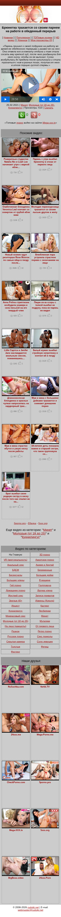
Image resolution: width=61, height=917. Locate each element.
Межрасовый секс (15, 616)
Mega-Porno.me (45, 734)
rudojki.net (33, 907)
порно (19, 122)
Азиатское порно (44, 559)
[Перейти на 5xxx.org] (45, 826)
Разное (15, 631)
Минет (24, 105)
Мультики (45, 621)
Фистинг (15, 651)
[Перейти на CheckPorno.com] (16, 778)
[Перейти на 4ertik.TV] (45, 683)
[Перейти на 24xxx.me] (16, 731)
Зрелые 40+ (15, 600)
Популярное (23, 37)
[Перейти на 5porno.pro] (45, 778)
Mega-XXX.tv (16, 830)
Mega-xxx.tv (49, 122)
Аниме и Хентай (45, 564)
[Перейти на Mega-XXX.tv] (16, 826)
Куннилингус (15, 107)
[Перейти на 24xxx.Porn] (45, 874)
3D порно (44, 554)
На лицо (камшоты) (15, 626)
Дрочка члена (44, 590)
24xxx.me (16, 734)
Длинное (22, 40)
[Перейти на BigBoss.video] (16, 874)
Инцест (15, 605)
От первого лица (45, 626)
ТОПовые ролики (42, 37)
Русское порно (15, 636)
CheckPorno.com (16, 782)
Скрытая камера (15, 641)
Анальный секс (15, 564)
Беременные (45, 570)
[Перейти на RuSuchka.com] (16, 683)
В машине (44, 580)
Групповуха (44, 585)
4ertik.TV (45, 687)
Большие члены (15, 580)
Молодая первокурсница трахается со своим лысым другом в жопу (45, 209)
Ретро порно (45, 631)
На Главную (15, 554)
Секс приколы (45, 636)
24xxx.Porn (45, 878)
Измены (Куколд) (44, 600)
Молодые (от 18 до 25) (41, 105)
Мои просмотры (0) (41, 40)
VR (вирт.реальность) (15, 559)
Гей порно (15, 585)
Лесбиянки (45, 610)
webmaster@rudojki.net (30, 910)
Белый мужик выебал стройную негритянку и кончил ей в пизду (45, 353)
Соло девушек (45, 641)
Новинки (8, 37)
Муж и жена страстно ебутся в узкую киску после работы (16, 449)
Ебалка (32, 523)
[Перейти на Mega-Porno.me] (45, 731)
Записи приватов (44, 595)
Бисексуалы (15, 575)
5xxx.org (42, 523)
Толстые (15, 646)
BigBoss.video (16, 878)
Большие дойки (44, 575)
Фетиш (44, 646)
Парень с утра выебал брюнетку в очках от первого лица (45, 162)
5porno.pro (20, 523)
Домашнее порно (15, 590)
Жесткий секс (15, 595)
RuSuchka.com (16, 687)
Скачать (48, 107)
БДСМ (15, 570)
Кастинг (44, 605)
